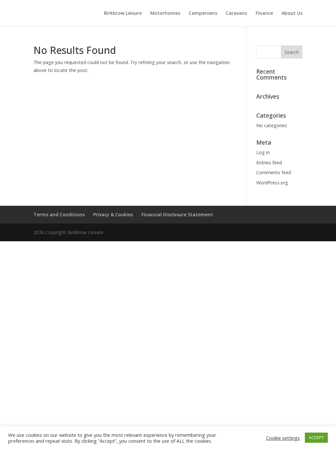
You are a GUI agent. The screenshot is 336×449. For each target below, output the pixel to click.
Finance (264, 13)
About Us (292, 13)
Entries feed (269, 162)
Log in (263, 152)
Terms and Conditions (59, 214)
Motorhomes (165, 13)
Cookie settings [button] (283, 438)
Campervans (203, 13)
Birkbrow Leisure (123, 13)
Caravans (236, 13)
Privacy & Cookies (113, 214)
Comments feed (273, 172)
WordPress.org (272, 182)
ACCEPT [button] (316, 437)
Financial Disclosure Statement (177, 214)
